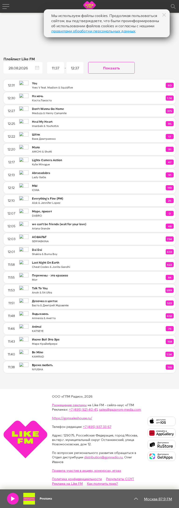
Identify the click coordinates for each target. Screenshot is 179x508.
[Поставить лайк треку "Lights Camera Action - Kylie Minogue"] (170, 162)
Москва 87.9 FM (158, 499)
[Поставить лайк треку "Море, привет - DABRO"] (170, 213)
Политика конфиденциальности (77, 479)
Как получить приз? (102, 483)
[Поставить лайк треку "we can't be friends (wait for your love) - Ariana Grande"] (170, 226)
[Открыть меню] (6, 6)
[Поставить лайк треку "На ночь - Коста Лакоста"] (170, 98)
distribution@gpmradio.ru (103, 457)
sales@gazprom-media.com (120, 409)
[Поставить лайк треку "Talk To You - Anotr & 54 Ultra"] (169, 290)
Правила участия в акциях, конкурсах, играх (86, 470)
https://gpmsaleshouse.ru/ (72, 418)
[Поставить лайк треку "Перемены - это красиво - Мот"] (170, 277)
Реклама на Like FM (67, 483)
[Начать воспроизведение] (13, 499)
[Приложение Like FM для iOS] (162, 421)
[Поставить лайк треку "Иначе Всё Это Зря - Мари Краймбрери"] (170, 341)
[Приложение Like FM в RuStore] (162, 444)
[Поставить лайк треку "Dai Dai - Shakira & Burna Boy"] (170, 251)
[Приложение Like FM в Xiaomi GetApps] (162, 456)
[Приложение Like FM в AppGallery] (162, 433)
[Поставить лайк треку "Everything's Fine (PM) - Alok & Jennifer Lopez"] (170, 200)
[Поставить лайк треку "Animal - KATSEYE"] (170, 328)
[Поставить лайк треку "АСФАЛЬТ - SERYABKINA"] (170, 239)
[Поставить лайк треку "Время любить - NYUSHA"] (170, 367)
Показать (111, 68)
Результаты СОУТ (120, 479)
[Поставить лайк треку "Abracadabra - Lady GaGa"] (170, 174)
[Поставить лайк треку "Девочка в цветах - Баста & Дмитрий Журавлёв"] (170, 303)
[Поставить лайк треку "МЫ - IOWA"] (170, 187)
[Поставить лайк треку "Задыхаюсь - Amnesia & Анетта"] (170, 315)
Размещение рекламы (69, 405)
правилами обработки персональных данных (93, 31)
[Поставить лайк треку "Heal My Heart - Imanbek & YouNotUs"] (170, 123)
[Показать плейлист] (136, 499)
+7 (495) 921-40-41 (83, 409)
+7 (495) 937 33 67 (97, 427)
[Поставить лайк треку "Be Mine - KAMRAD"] (169, 354)
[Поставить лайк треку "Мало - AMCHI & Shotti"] (170, 149)
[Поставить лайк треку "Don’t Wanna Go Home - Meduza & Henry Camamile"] (170, 110)
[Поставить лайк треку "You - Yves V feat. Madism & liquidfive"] (170, 85)
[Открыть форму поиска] (173, 6)
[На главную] (89, 7)
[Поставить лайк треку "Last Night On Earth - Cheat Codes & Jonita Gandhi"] (170, 264)
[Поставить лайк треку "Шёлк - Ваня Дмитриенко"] (170, 136)
